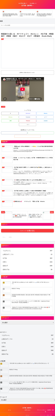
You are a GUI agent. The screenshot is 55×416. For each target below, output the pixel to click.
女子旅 (3, 106)
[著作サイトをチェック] (14, 133)
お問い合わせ (27, 410)
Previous (1, 14)
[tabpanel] (10, 13)
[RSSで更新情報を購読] (27, 136)
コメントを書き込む (27, 230)
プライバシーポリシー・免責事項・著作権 (45, 410)
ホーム (9, 410)
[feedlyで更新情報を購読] (41, 133)
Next (54, 14)
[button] (54, 25)
